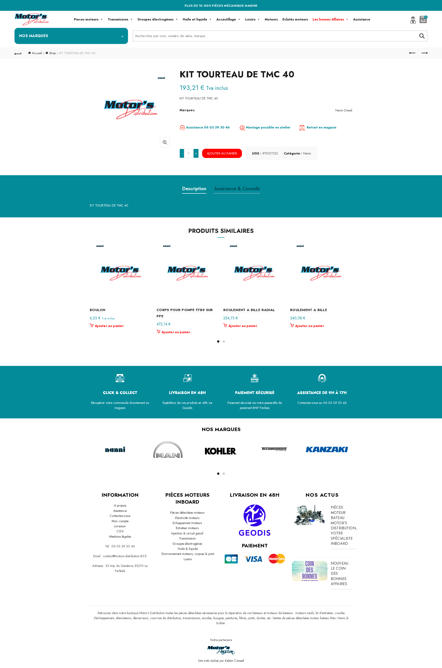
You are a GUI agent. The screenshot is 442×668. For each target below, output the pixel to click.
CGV (120, 531)
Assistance (361, 19)
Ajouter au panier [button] (109, 326)
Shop (52, 53)
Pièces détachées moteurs (187, 512)
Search (421, 36)
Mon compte (120, 521)
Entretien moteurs (187, 528)
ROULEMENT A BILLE (308, 309)
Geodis (187, 407)
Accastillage (226, 19)
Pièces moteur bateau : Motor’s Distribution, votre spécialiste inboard (344, 525)
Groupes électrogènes (155, 19)
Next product (424, 53)
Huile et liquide (195, 19)
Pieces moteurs (86, 19)
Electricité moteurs (187, 518)
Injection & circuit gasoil (187, 533)
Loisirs (250, 19)
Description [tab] (194, 188)
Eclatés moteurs (295, 19)
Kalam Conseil (234, 660)
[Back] (18, 53)
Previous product (412, 53)
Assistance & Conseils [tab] (237, 188)
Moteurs (271, 19)
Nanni (307, 153)
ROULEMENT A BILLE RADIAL (249, 309)
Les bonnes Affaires (328, 19)
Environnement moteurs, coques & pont (187, 553)
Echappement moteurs (187, 523)
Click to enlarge (164, 142)
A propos (120, 505)
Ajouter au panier (222, 153)
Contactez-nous (120, 515)
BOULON (97, 309)
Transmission (118, 19)
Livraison (120, 526)
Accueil (37, 53)
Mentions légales (120, 536)
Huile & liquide (187, 548)
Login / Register (413, 19)
